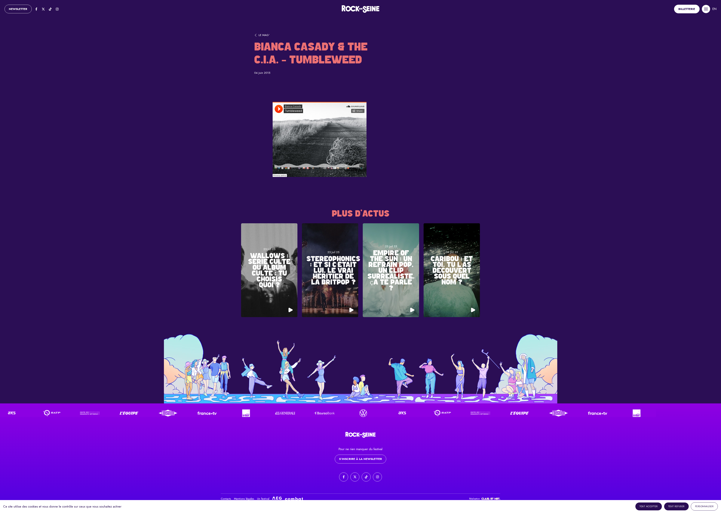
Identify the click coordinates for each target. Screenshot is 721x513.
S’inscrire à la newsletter (360, 459)
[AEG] (277, 499)
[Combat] (294, 499)
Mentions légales (244, 499)
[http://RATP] (29, 413)
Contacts (226, 499)
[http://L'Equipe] (107, 413)
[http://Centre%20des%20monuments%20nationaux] (68, 413)
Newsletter (18, 9)
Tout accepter (649, 506)
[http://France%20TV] (185, 413)
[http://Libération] (146, 413)
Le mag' (264, 35)
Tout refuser (676, 506)
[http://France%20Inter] (224, 413)
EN (714, 9)
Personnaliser (704, 506)
